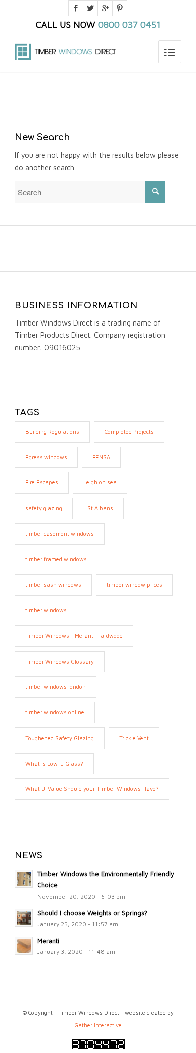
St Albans (100, 508)
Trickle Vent (134, 738)
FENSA (101, 457)
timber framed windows (56, 559)
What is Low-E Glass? (54, 763)
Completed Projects (129, 431)
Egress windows (46, 457)
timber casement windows (59, 533)
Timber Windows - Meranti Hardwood (74, 635)
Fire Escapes (41, 482)
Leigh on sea (100, 482)
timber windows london (55, 686)
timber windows (46, 610)
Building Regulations (52, 431)
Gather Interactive (98, 1025)
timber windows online (54, 712)
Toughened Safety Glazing (59, 738)
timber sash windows (53, 584)
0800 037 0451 (129, 24)
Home (60, 96)
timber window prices (134, 584)
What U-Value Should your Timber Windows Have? (92, 788)
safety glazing (43, 508)
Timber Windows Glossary (59, 661)
